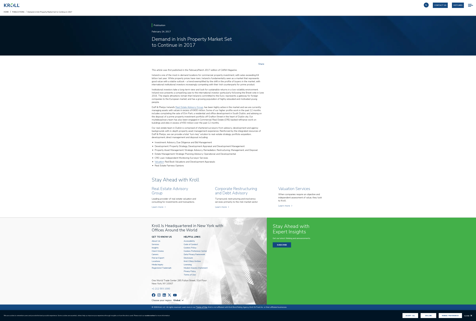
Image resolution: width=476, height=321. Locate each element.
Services (155, 244)
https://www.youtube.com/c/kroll (175, 295)
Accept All (410, 316)
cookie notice (150, 316)
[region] (238, 315)
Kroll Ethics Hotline (192, 261)
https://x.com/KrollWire (169, 295)
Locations (156, 261)
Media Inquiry (157, 264)
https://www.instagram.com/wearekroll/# (159, 295)
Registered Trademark (161, 268)
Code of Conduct (191, 244)
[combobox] (178, 300)
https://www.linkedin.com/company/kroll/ (164, 295)
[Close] (471, 316)
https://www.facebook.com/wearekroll (153, 295)
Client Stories (158, 251)
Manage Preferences (450, 316)
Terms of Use (190, 275)
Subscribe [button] (282, 245)
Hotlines (457, 5)
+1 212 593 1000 (161, 288)
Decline (428, 316)
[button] (426, 5)
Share (261, 63)
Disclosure (188, 258)
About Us (156, 241)
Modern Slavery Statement (196, 268)
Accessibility (189, 241)
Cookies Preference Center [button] (195, 251)
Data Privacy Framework (194, 254)
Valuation (159, 161)
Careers (155, 254)
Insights (155, 248)
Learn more (157, 206)
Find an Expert (158, 258)
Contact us (440, 5)
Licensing (188, 264)
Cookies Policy (190, 248)
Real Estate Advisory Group (189, 107)
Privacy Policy (190, 271)
